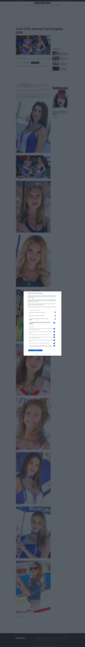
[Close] (59, 293)
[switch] (54, 312)
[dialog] (42, 323)
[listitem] (42, 310)
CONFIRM (35, 350)
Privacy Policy (48, 353)
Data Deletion (37, 353)
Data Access (42, 353)
